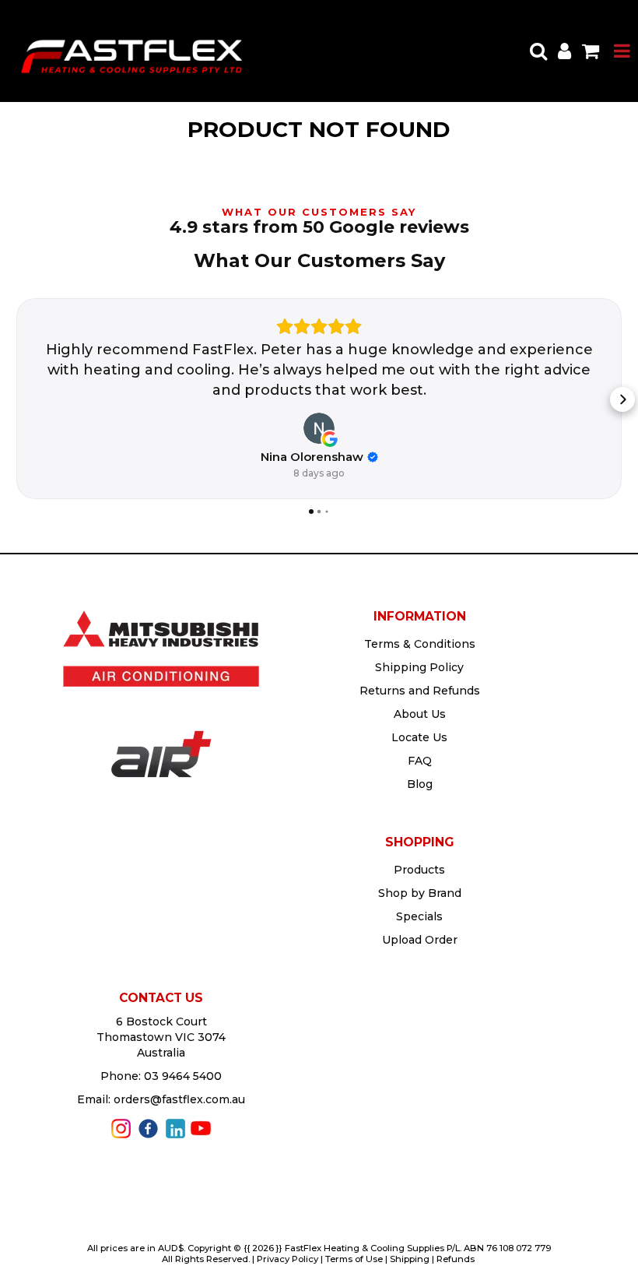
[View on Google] (319, 428)
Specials (419, 916)
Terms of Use (354, 1259)
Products (419, 870)
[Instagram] (121, 1127)
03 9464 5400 (183, 1076)
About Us (420, 714)
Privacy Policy (287, 1259)
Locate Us (419, 737)
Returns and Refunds (419, 691)
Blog (420, 784)
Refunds (455, 1259)
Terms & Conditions (419, 644)
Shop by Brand (419, 893)
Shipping (409, 1259)
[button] (15, 399)
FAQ (420, 761)
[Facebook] (148, 1127)
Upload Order (419, 940)
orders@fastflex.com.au (179, 1099)
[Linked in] (175, 1127)
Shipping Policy (419, 667)
